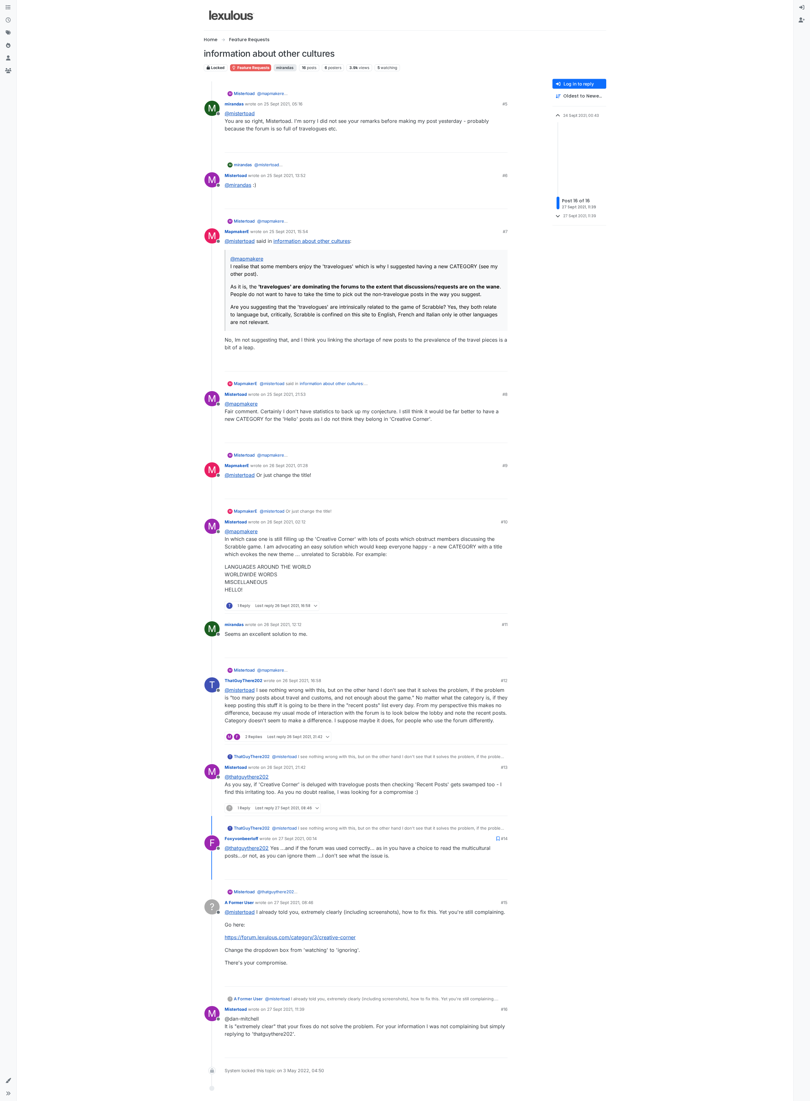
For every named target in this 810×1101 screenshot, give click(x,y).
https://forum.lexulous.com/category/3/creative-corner (290, 937)
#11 (505, 624)
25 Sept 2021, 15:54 (288, 231)
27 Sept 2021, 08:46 (293, 902)
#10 (504, 521)
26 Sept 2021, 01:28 (288, 465)
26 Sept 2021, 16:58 (302, 680)
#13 (504, 767)
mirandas (234, 103)
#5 (505, 103)
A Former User (239, 902)
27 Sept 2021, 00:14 (297, 838)
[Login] (801, 8)
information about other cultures (311, 241)
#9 (505, 465)
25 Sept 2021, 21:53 (286, 394)
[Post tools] (502, 145)
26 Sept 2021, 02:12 (286, 521)
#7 (505, 231)
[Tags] (8, 33)
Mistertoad (244, 93)
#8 (505, 394)
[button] (8, 1081)
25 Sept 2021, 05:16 (283, 103)
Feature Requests (253, 67)
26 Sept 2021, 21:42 (286, 767)
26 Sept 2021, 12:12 (283, 624)
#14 (504, 838)
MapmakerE (237, 231)
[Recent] (8, 20)
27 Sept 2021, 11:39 (285, 1009)
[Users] (8, 58)
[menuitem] (801, 8)
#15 (504, 902)
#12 (504, 680)
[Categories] (8, 8)
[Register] (801, 20)
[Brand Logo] (231, 15)
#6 (505, 175)
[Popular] (8, 46)
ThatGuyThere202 (243, 680)
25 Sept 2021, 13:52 (286, 175)
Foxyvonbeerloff (241, 838)
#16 (504, 1009)
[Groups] (8, 71)
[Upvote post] (479, 145)
